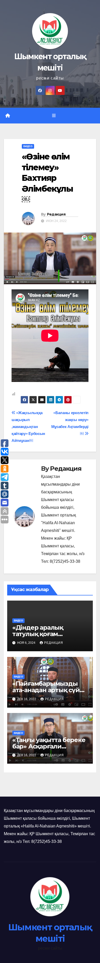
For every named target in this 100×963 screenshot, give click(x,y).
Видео (28, 146)
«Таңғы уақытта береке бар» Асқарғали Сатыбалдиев (48, 746)
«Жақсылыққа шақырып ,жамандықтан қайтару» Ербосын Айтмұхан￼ (28, 427)
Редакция (56, 214)
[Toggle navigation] (53, 116)
